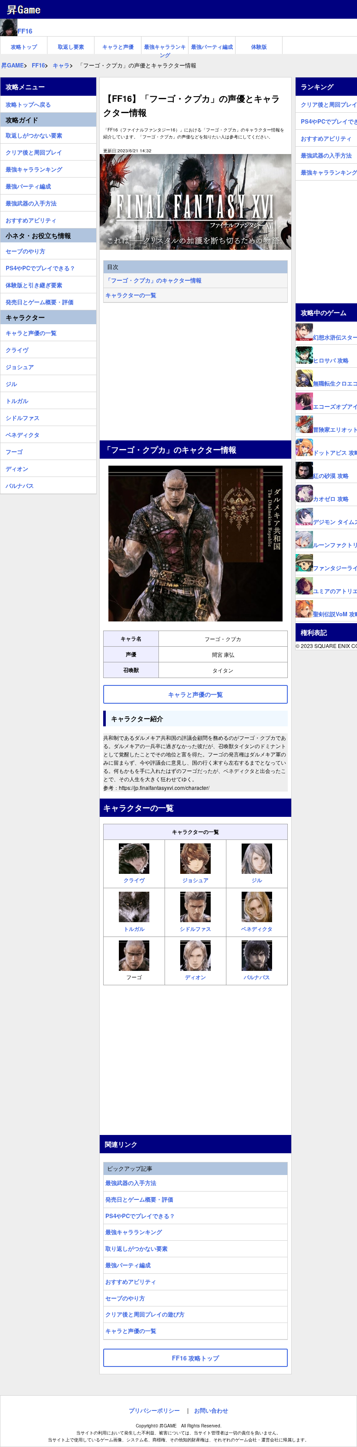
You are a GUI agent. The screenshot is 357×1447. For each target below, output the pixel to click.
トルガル (17, 399)
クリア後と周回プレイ (34, 151)
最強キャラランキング (165, 48)
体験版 (259, 46)
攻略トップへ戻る (28, 103)
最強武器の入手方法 (130, 1182)
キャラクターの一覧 (130, 295)
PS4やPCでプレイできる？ (140, 1216)
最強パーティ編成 (212, 46)
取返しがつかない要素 (34, 134)
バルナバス (20, 484)
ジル (11, 382)
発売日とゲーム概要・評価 (139, 1199)
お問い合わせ (211, 1410)
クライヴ (17, 349)
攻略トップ (24, 46)
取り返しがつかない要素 (136, 1248)
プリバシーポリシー (154, 1410)
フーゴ (14, 450)
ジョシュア (20, 366)
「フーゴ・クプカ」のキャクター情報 (153, 280)
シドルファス (23, 416)
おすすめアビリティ (130, 1281)
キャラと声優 (118, 46)
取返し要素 (71, 46)
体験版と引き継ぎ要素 (34, 284)
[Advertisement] (195, 372)
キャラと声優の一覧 (130, 1330)
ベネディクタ (23, 433)
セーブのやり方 (125, 1298)
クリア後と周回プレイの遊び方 (145, 1314)
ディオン (17, 467)
